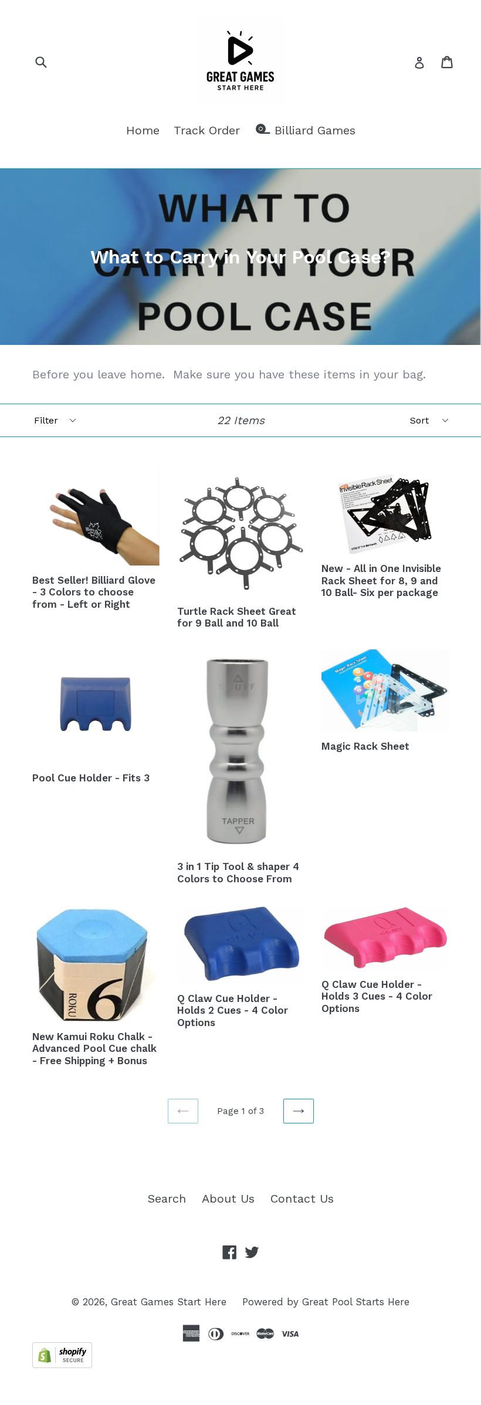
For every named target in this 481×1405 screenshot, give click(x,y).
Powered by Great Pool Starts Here (325, 1302)
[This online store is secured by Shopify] (62, 1364)
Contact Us (302, 1198)
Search (167, 1198)
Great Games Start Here (168, 1302)
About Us (228, 1198)
